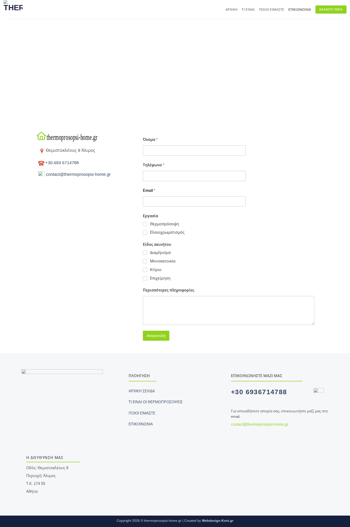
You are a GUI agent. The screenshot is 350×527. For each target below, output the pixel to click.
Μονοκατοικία (162, 261)
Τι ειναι (248, 9)
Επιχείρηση (160, 278)
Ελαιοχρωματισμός (167, 232)
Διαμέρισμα (160, 253)
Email (149, 190)
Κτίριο (155, 270)
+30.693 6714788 (62, 162)
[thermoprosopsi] (39, 9)
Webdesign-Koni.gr (217, 520)
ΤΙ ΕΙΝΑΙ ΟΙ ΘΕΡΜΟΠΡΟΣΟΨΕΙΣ (156, 402)
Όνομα (150, 140)
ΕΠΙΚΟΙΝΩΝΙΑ (141, 424)
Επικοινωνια (299, 9)
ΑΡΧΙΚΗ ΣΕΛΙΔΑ (142, 391)
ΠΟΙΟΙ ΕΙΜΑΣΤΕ (142, 413)
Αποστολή (156, 336)
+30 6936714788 (259, 392)
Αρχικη (231, 9)
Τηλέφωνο (153, 165)
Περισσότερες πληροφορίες (168, 290)
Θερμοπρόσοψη (164, 224)
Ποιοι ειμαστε (271, 9)
